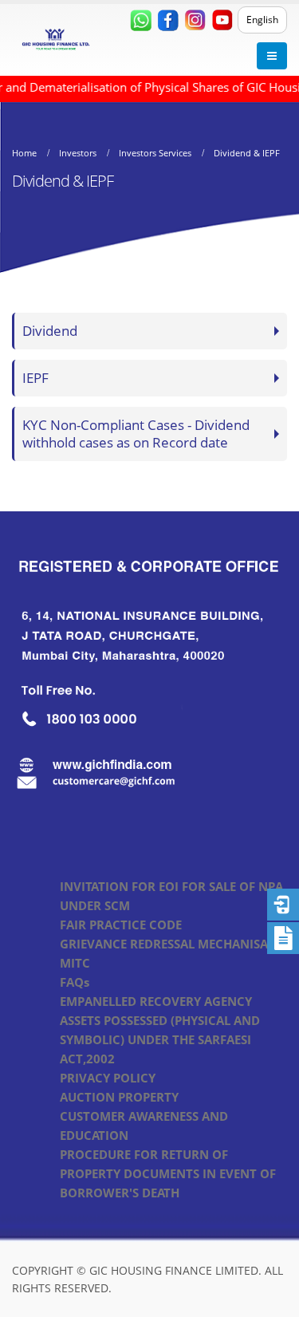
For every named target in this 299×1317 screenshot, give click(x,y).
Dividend (49, 330)
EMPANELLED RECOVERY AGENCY (156, 1001)
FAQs (74, 982)
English (262, 19)
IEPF (35, 378)
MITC (75, 963)
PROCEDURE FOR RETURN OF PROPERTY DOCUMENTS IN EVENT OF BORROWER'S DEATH (168, 1173)
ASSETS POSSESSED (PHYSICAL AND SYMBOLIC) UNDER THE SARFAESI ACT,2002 (160, 1039)
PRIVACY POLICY (107, 1078)
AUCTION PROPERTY (119, 1097)
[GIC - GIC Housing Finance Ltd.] (56, 39)
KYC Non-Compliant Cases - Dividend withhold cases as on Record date (136, 433)
